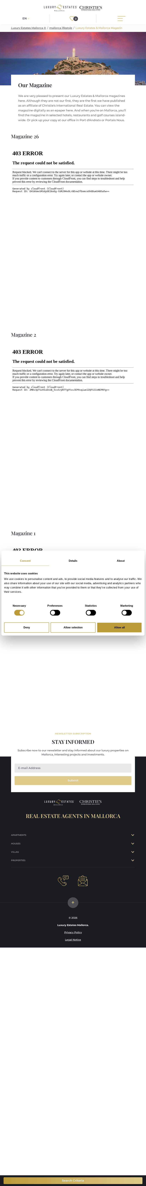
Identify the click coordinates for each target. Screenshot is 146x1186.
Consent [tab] (25, 560)
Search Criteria (73, 1180)
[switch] (55, 613)
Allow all (119, 627)
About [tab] (121, 560)
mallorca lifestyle (60, 28)
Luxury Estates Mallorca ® (28, 28)
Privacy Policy (73, 932)
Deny (27, 627)
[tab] (133, 835)
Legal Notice (73, 939)
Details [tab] (73, 560)
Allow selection (73, 627)
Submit (73, 780)
